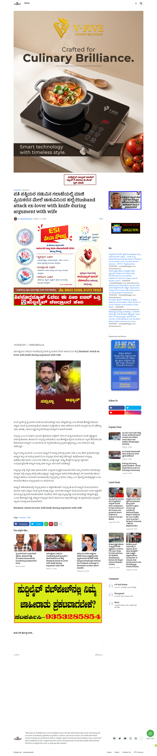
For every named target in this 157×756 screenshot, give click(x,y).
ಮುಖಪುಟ (17, 190)
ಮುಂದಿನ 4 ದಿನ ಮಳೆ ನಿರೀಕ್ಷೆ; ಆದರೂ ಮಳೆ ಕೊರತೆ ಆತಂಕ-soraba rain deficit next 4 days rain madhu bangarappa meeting (131, 439)
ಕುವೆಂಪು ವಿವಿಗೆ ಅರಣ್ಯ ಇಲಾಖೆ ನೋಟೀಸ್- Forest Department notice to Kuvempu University (131, 467)
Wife (29, 518)
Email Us (125, 378)
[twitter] (133, 408)
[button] (136, 3)
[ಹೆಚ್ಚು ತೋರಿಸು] (61, 524)
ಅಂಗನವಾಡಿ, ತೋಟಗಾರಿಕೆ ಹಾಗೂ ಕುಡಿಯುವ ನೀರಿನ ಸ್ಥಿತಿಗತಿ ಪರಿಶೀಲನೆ (131, 454)
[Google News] (141, 738)
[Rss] (117, 417)
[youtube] (117, 412)
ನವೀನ (17, 655)
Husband (25, 190)
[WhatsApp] (46, 524)
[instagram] (133, 412)
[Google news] (133, 417)
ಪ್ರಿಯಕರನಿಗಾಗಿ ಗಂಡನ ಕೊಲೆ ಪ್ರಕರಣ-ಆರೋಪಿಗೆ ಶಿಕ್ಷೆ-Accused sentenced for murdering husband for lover (26, 559)
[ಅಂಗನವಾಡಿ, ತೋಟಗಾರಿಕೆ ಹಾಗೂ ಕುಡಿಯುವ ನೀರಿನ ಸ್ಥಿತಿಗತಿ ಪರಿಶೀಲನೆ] (115, 455)
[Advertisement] (58, 324)
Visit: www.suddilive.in (125, 373)
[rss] (136, 738)
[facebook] (117, 408)
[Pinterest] (51, 524)
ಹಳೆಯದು (98, 655)
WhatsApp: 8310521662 (125, 385)
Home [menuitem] (27, 3)
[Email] (56, 524)
